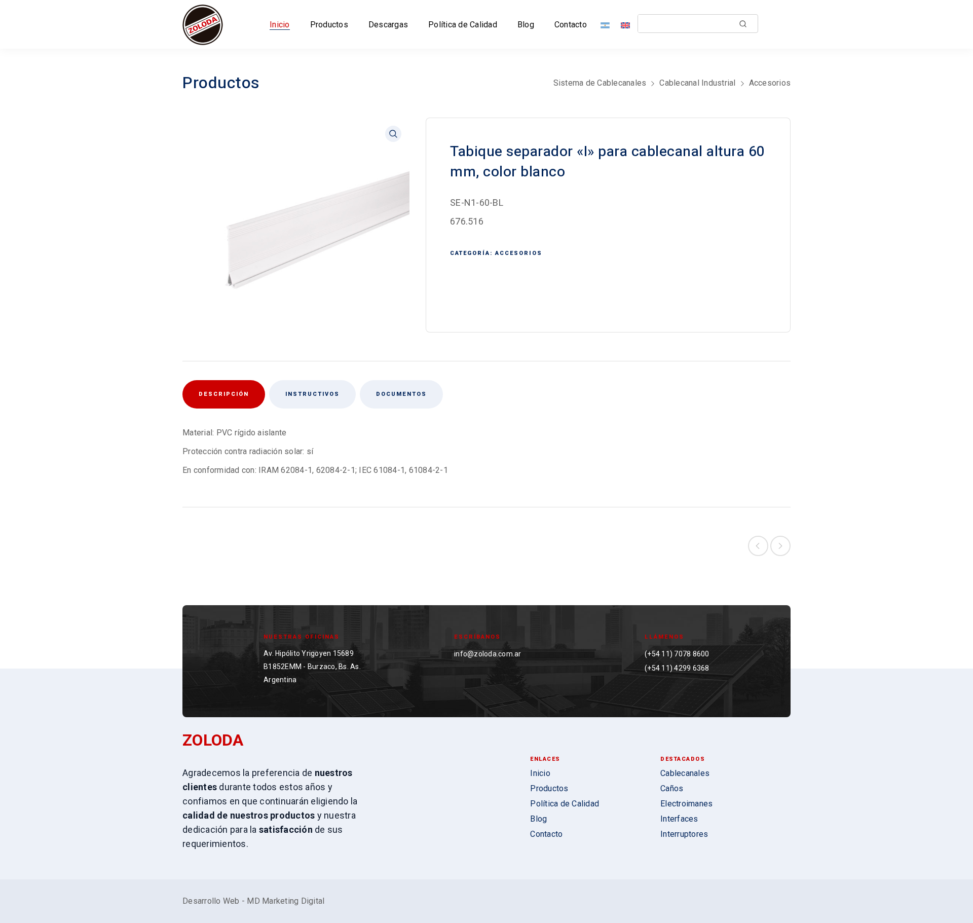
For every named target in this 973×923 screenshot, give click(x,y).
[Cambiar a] (607, 25)
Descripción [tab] (224, 394)
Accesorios (770, 83)
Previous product (758, 546)
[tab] (312, 394)
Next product (780, 546)
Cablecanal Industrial (697, 83)
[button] (393, 134)
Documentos (401, 394)
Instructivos (312, 394)
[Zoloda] (202, 24)
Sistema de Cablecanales (600, 83)
